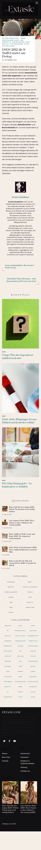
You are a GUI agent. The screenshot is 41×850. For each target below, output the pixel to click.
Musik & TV (30, 602)
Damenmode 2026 (20, 641)
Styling (20, 697)
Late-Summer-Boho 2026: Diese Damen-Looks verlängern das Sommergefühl (21, 523)
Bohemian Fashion (20, 630)
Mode (11, 602)
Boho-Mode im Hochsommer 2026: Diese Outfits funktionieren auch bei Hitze (23, 549)
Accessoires (11, 582)
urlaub (33, 697)
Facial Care (20, 656)
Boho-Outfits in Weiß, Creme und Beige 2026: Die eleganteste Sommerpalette (22, 536)
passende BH (33, 686)
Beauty (30, 582)
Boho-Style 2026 (20, 635)
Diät (20, 651)
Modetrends (33, 676)
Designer (20, 646)
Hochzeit (33, 666)
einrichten (8, 656)
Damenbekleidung (33, 635)
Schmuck (20, 691)
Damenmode (7, 641)
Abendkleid (8, 625)
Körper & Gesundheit (11, 592)
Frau (20, 661)
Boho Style (11, 587)
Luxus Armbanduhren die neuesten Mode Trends (19, 266)
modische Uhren (33, 681)
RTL (8, 691)
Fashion (33, 656)
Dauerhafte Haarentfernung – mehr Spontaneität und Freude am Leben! (21, 280)
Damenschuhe (8, 646)
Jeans (8, 671)
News (23, 38)
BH (8, 630)
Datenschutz (25, 754)
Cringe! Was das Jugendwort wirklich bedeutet (17, 357)
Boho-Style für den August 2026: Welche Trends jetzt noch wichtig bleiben (22, 509)
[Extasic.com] (20, 15)
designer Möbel (33, 646)
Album (20, 625)
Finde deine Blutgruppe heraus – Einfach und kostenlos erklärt (20, 421)
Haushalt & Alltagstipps (30, 587)
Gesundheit (7, 666)
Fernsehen (8, 661)
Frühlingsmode (33, 661)
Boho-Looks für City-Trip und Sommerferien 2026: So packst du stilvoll (22, 563)
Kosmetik (30, 592)
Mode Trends (8, 681)
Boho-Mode (33, 630)
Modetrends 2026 (20, 681)
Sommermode (8, 697)
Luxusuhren (7, 676)
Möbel (20, 686)
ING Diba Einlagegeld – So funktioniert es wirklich (17, 485)
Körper (33, 671)
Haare (20, 666)
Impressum (25, 757)
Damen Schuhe (33, 641)
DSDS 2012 (33, 651)
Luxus (30, 597)
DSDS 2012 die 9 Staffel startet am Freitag (13, 53)
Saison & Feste (30, 607)
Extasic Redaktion (10, 38)
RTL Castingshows (15, 44)
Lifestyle (11, 597)
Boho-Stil (8, 635)
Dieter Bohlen (18, 42)
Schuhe (11, 612)
